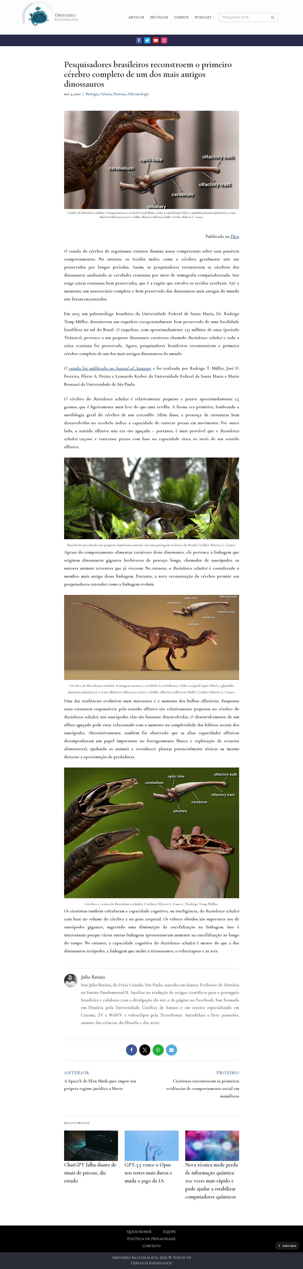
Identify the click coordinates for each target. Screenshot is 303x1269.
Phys (235, 236)
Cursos (181, 17)
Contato (151, 1245)
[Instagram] (164, 40)
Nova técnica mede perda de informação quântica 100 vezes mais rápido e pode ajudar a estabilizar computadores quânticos (211, 1181)
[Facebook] (139, 40)
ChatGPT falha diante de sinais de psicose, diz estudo (90, 1173)
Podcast (203, 17)
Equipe (169, 1231)
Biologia (92, 94)
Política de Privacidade (151, 1238)
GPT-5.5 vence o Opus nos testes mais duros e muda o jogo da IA (148, 1173)
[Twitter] (147, 40)
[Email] (171, 1050)
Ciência (105, 94)
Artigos (136, 17)
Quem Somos (139, 1231)
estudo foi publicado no (110, 368)
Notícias (159, 17)
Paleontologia (138, 94)
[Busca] (273, 17)
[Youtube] (156, 40)
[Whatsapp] (158, 1050)
